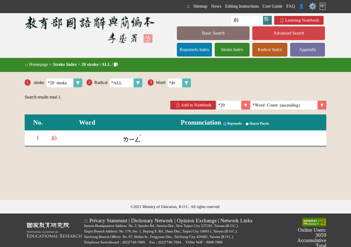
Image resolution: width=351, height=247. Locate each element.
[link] (288, 105)
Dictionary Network (152, 220)
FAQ (290, 6)
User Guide (272, 6)
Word (160, 82)
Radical (100, 82)
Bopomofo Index (194, 49)
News (216, 6)
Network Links (236, 220)
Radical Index (270, 49)
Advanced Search (288, 33)
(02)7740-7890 (134, 242)
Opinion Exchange (197, 220)
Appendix (307, 49)
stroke (38, 82)
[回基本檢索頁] (90, 29)
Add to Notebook (196, 105)
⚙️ (312, 6)
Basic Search (213, 33)
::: (188, 6)
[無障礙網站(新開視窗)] (314, 222)
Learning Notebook (302, 20)
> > (71, 64)
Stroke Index (232, 49)
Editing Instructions (242, 6)
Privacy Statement (108, 220)
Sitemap (200, 6)
